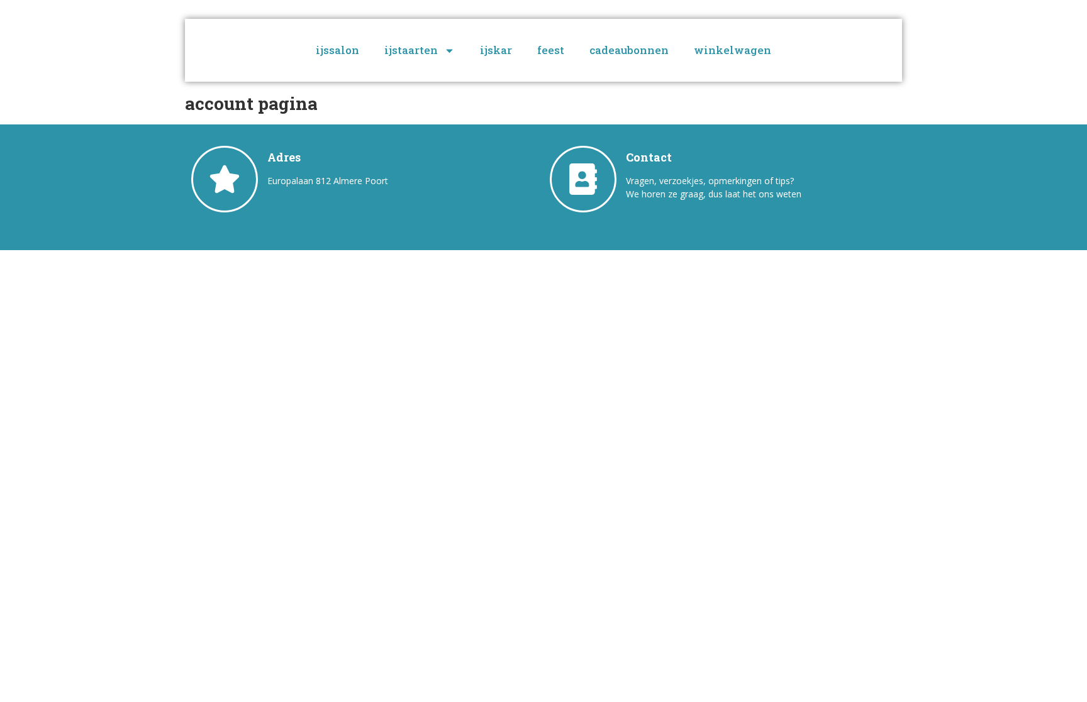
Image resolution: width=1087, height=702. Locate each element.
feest (550, 50)
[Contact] (583, 179)
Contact (649, 157)
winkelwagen (732, 50)
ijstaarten (411, 50)
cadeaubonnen (629, 50)
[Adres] (224, 179)
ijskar (496, 50)
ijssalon (337, 50)
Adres (284, 157)
